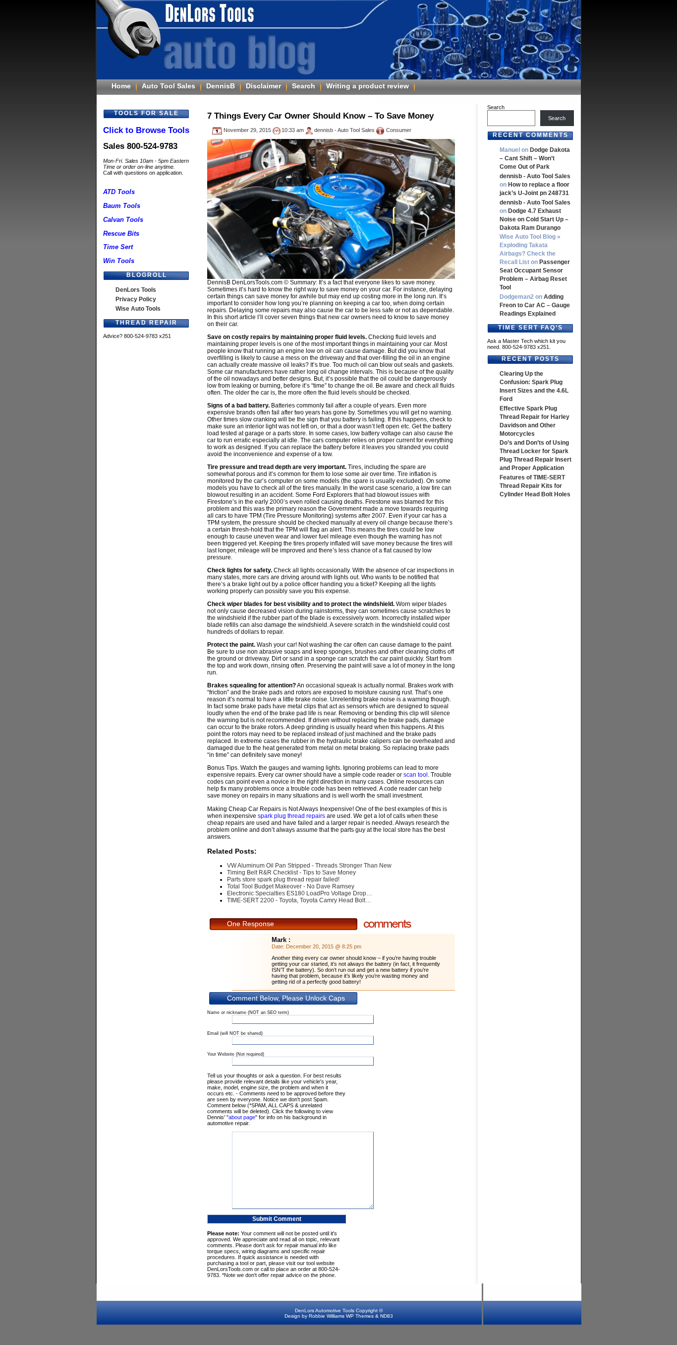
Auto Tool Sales (168, 86)
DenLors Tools (135, 289)
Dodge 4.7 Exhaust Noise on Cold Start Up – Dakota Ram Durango (534, 219)
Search (303, 86)
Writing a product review (367, 86)
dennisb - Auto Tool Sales (535, 176)
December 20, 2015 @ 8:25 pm (323, 946)
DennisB (220, 86)
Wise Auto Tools (138, 308)
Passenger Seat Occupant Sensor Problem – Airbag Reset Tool (535, 275)
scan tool (415, 774)
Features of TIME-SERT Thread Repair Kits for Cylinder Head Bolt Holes (535, 486)
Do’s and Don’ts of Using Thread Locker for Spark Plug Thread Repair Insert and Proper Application (535, 455)
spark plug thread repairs (291, 815)
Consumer (398, 130)
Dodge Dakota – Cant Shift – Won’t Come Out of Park (535, 158)
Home (121, 86)
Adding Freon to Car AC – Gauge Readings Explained (535, 305)
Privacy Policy (135, 299)
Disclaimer (263, 86)
